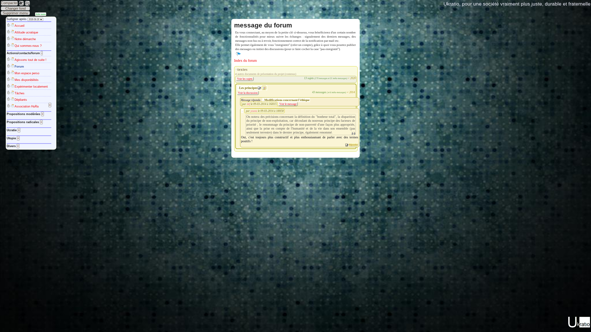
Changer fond (15, 8)
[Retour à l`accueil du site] (579, 326)
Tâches (19, 93)
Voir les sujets (245, 78)
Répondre (353, 145)
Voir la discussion (248, 93)
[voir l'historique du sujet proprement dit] (264, 88)
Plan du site (295, 164)
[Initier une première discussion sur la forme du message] (346, 144)
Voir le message (288, 104)
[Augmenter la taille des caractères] (21, 3)
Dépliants (21, 99)
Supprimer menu (15, 13)
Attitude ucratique (26, 32)
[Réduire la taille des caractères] (27, 3)
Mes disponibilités (27, 80)
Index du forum (245, 60)
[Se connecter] (238, 53)
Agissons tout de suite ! (30, 60)
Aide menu (41, 14)
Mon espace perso (27, 73)
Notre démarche (25, 39)
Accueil (19, 25)
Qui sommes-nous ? (28, 45)
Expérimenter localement (31, 86)
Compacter (9, 3)
